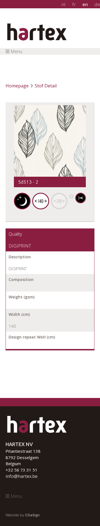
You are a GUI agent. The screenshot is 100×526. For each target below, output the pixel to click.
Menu (16, 51)
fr (74, 4)
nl (63, 4)
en (85, 4)
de (97, 4)
